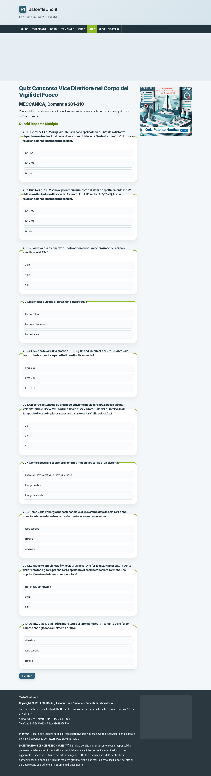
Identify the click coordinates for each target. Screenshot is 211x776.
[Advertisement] (105, 57)
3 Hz (27, 264)
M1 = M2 (29, 163)
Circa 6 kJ (30, 378)
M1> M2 (29, 153)
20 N (27, 596)
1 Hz (27, 275)
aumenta (29, 538)
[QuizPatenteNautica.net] (166, 135)
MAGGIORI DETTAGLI (68, 738)
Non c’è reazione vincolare (38, 586)
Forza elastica (32, 314)
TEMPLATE (67, 29)
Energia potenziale (34, 495)
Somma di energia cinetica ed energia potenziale (48, 475)
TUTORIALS (39, 29)
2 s (26, 425)
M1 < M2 (29, 221)
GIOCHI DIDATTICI (109, 29)
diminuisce (30, 549)
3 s (26, 436)
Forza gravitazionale (35, 324)
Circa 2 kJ (30, 367)
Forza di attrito (32, 334)
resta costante (32, 528)
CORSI (53, 29)
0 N (27, 607)
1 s (26, 446)
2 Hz (27, 285)
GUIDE (24, 29)
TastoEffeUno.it (39, 9)
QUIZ (92, 29)
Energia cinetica (33, 485)
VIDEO (81, 29)
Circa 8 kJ (30, 388)
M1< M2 (29, 173)
